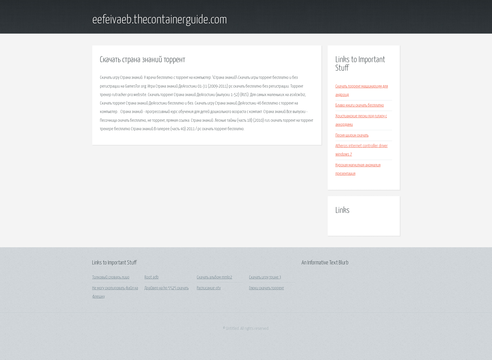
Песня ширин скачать (351, 135)
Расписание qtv (209, 288)
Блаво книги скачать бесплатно (359, 105)
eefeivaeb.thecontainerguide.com (159, 20)
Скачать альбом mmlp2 (214, 277)
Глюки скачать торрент (266, 288)
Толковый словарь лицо (110, 277)
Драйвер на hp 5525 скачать (167, 288)
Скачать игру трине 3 (265, 277)
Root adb (152, 277)
